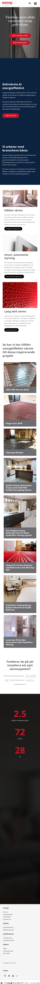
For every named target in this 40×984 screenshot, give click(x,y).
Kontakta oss (7, 919)
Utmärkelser (7, 917)
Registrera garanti (8, 930)
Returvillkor (6, 953)
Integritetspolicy (8, 951)
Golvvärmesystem (11, 330)
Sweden (5, 970)
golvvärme (30, 680)
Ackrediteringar (7, 914)
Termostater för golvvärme (14, 276)
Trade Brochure (8, 938)
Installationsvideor (8, 940)
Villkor (5, 948)
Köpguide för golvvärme (13, 229)
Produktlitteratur (8, 927)
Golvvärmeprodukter (20, 42)
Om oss (5, 912)
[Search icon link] (30, 3)
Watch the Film (11, 115)
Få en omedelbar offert (20, 35)
